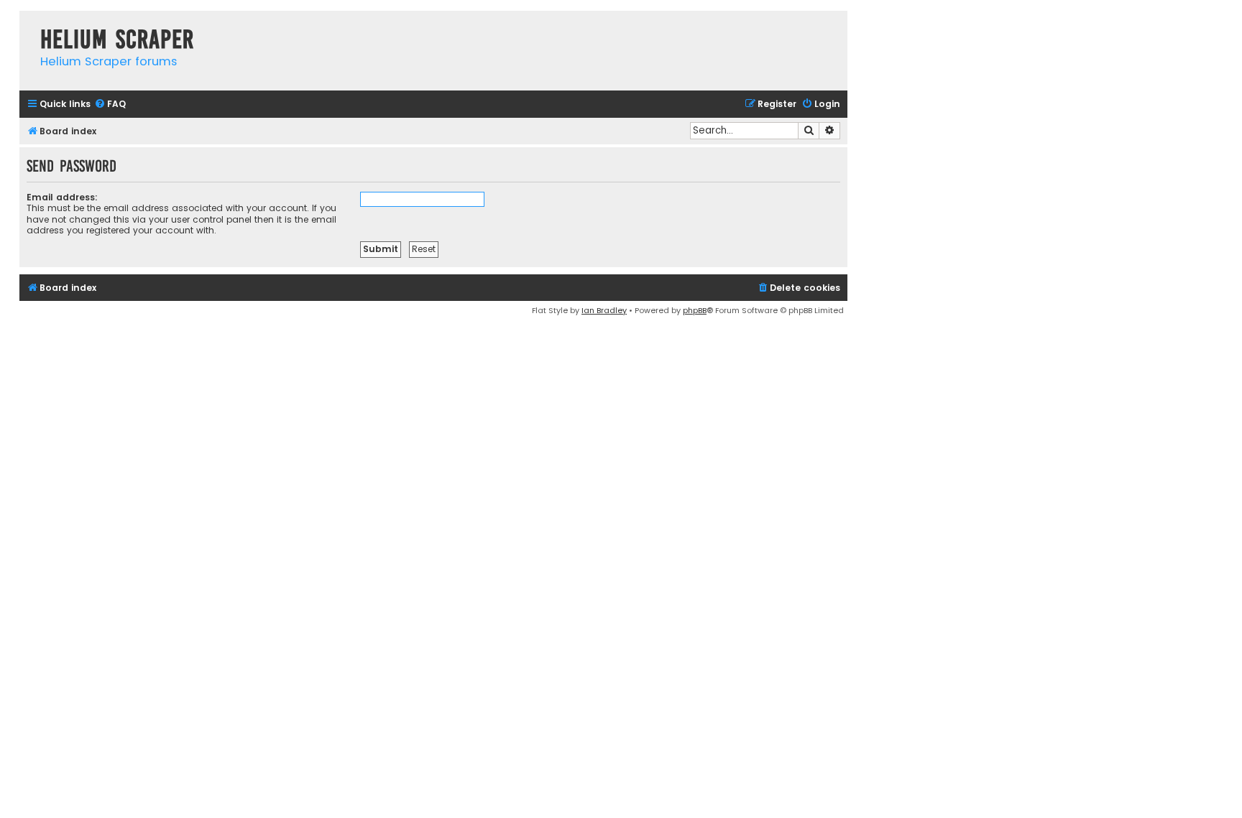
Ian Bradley (604, 310)
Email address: (62, 197)
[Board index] (26, 24)
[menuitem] (110, 104)
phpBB (695, 310)
